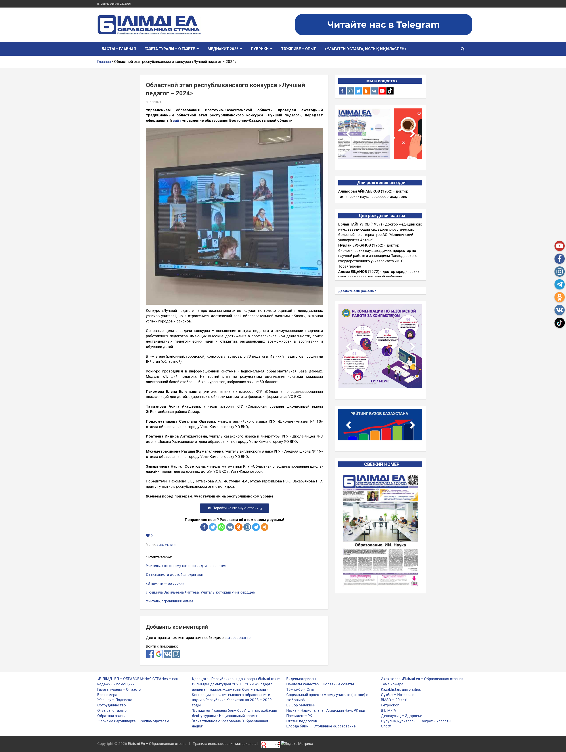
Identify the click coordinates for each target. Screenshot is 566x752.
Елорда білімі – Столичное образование (321, 726)
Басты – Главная (119, 48)
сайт (177, 120)
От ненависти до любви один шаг (174, 574)
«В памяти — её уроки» (165, 583)
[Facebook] (204, 527)
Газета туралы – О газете (170, 48)
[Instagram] (350, 90)
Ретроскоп (390, 705)
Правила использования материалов (224, 743)
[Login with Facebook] (150, 654)
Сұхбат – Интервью (398, 694)
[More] (264, 527)
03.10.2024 (153, 102)
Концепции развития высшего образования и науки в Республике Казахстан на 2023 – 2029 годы (232, 700)
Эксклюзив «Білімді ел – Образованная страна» (422, 679)
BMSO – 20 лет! (394, 700)
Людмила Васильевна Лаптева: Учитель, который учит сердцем (201, 592)
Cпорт (386, 726)
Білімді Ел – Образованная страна (157, 743)
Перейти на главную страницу (237, 508)
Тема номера (392, 684)
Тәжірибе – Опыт (298, 48)
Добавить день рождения (357, 291)
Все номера (107, 694)
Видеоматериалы (301, 679)
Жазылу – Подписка (114, 700)
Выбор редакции (300, 705)
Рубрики (260, 48)
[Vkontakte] (230, 527)
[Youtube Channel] (382, 90)
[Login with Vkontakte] (167, 654)
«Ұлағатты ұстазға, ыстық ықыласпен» (365, 48)
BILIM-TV (388, 710)
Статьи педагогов (301, 721)
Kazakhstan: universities (401, 689)
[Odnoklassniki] (239, 527)
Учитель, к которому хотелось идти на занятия (186, 565)
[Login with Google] (159, 654)
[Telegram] (256, 527)
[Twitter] (213, 527)
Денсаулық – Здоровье (401, 715)
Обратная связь (111, 715)
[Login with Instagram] (176, 654)
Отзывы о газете (111, 710)
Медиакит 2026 (223, 48)
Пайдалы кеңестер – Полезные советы (320, 684)
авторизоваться (238, 637)
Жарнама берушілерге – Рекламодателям (133, 721)
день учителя (166, 544)
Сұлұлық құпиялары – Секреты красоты (416, 721)
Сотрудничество (111, 705)
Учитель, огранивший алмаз (170, 601)
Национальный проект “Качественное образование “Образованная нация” (230, 721)
